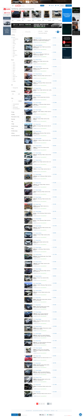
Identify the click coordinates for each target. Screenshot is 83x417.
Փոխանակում (15, 107)
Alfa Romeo (15, 50)
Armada (14, 81)
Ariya (14, 79)
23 (48, 403)
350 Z (14, 71)
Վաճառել (68, 5)
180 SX (14, 64)
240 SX (14, 67)
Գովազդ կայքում (47, 410)
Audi (13, 56)
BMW (14, 42)
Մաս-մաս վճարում (16, 108)
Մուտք (62, 5)
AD (13, 73)
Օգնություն (52, 410)
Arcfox (14, 53)
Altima (14, 78)
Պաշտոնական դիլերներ (42, 33)
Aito (13, 48)
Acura (14, 45)
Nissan (14, 37)
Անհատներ (40, 31)
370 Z (14, 62)
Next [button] (61, 9)
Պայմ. (14, 105)
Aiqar (14, 47)
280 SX (14, 68)
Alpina (14, 51)
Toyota (14, 40)
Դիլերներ (46, 31)
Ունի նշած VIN (15, 87)
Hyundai (14, 43)
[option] (16, 16)
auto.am (19, 6)
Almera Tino (15, 76)
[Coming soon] (50, 415)
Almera (14, 74)
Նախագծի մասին (29, 410)
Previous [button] (59, 9)
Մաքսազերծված (16, 104)
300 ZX (14, 70)
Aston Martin (15, 55)
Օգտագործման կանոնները (38, 410)
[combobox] (17, 32)
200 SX (14, 65)
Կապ (56, 410)
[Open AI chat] (80, 414)
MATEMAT (69, 415)
